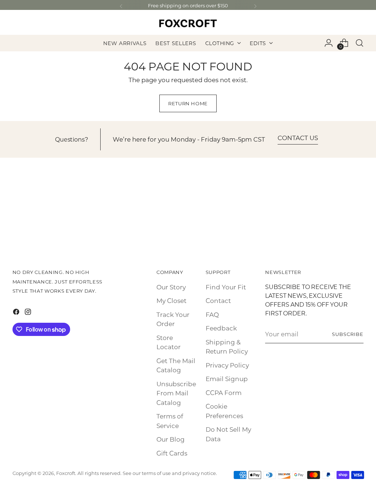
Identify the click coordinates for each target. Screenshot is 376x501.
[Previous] (121, 6)
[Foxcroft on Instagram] (28, 313)
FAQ (212, 314)
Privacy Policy (227, 365)
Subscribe (348, 334)
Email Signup (227, 378)
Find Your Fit (226, 287)
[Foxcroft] (188, 23)
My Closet (171, 300)
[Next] (255, 6)
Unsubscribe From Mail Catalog (176, 393)
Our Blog (170, 439)
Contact (218, 300)
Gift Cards (171, 453)
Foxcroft (65, 473)
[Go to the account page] (328, 43)
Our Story (171, 287)
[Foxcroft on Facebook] (16, 313)
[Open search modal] (359, 43)
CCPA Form (224, 392)
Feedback (221, 328)
